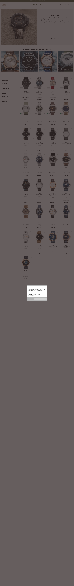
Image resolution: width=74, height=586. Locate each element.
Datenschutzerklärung (31, 295)
